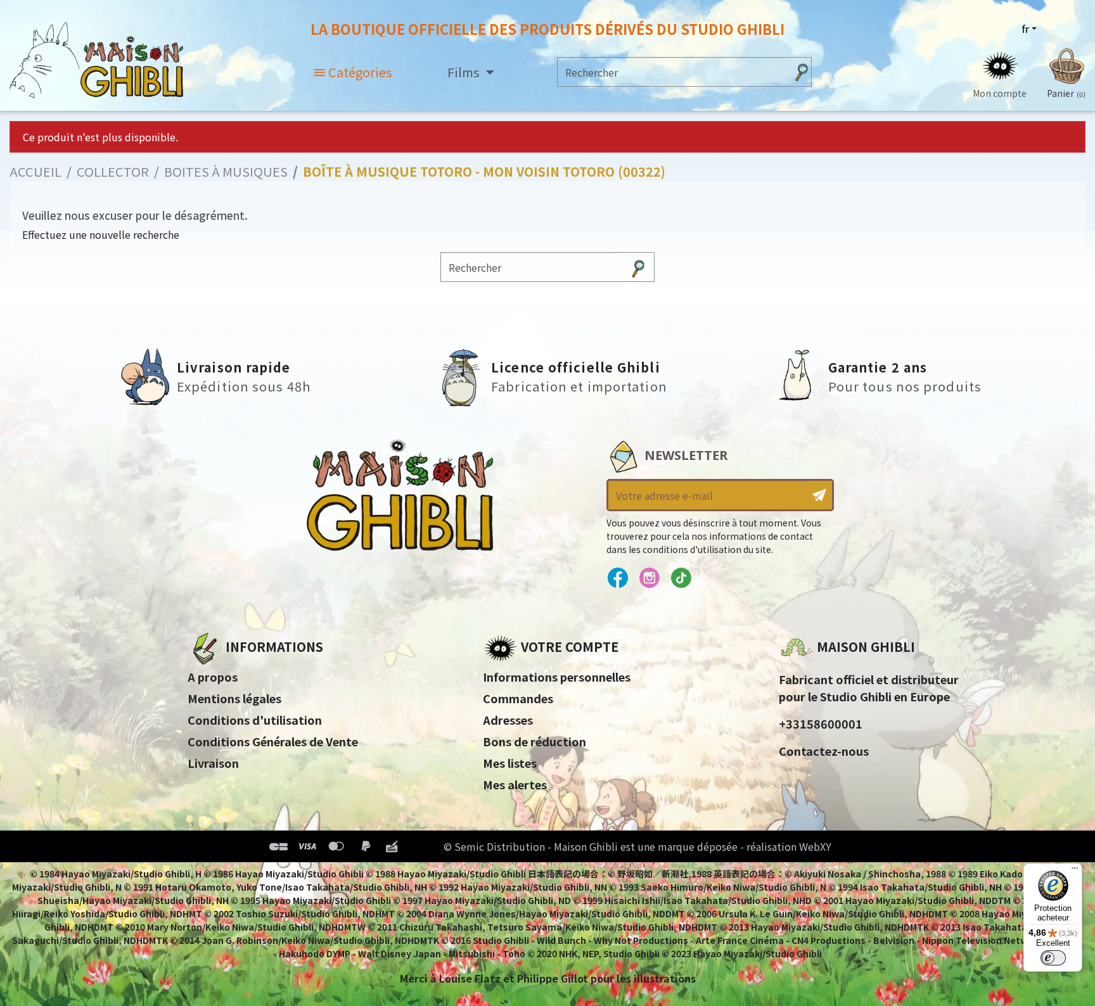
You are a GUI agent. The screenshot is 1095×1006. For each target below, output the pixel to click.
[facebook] (617, 578)
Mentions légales (234, 698)
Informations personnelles (557, 676)
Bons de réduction (534, 741)
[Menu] (1074, 871)
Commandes (518, 698)
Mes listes (510, 762)
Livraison (213, 762)
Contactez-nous (824, 750)
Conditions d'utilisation (255, 719)
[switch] (1053, 957)
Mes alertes (515, 784)
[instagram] (649, 578)
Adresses (508, 719)
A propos (213, 676)
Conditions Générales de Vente (273, 741)
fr (1025, 28)
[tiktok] (681, 578)
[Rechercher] (801, 72)
